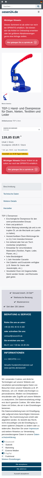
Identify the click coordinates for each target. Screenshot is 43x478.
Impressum (34, 428)
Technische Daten (11, 194)
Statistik (8, 445)
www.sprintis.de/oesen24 (14, 368)
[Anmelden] (2, 2)
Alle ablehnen (21, 469)
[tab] (21, 186)
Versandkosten (22, 150)
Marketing (9, 448)
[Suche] (38, 6)
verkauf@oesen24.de (13, 336)
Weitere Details (10, 201)
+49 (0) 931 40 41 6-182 (14, 327)
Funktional (9, 456)
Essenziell (9, 442)
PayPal (8, 453)
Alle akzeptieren (21, 464)
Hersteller (7, 208)
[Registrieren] (6, 2)
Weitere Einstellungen (11, 459)
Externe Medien (12, 451)
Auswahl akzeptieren (21, 474)
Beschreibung (9, 187)
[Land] (41, 2)
